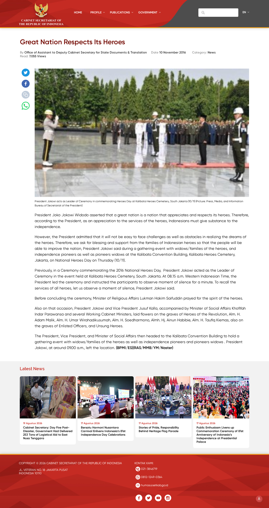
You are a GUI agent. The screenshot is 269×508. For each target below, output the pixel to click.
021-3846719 (148, 468)
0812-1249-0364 (151, 477)
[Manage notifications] (259, 498)
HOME (78, 12)
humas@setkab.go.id (154, 485)
